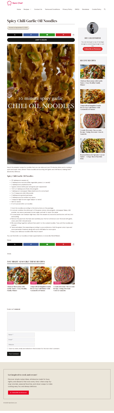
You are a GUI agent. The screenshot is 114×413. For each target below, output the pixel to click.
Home (19, 9)
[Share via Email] (47, 34)
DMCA (77, 9)
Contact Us (38, 9)
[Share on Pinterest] (63, 34)
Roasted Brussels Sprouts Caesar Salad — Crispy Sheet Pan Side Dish (92, 157)
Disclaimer (85, 9)
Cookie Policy (96, 9)
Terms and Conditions (52, 9)
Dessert (57, 283)
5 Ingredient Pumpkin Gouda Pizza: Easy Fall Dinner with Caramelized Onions (40, 288)
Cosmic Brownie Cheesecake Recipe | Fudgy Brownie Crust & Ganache (64, 288)
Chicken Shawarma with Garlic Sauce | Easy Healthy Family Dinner (17, 288)
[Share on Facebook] (31, 34)
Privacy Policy (67, 9)
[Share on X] (14, 34)
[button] (105, 9)
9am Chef (17, 3)
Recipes (26, 9)
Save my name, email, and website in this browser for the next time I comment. (34, 349)
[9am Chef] (9, 3)
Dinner (10, 283)
